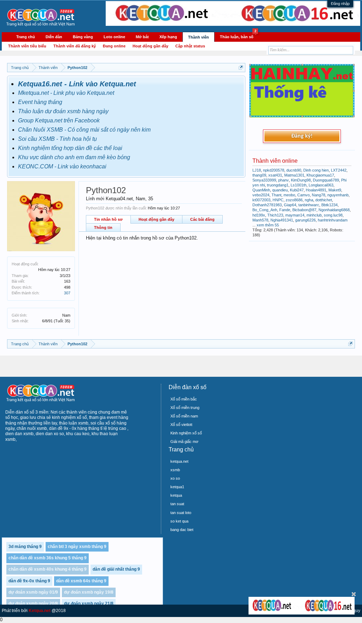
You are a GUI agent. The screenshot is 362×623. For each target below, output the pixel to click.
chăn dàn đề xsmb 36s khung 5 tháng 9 (47, 557)
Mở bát (142, 37)
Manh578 (260, 220)
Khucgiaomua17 (320, 175)
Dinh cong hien (316, 170)
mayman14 (294, 215)
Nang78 (318, 195)
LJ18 (256, 170)
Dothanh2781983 (267, 205)
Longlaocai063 (321, 185)
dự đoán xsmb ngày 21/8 (88, 603)
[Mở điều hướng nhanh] (241, 67)
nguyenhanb (338, 195)
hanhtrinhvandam (333, 220)
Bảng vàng (83, 37)
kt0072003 (261, 200)
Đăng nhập (340, 3)
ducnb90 (293, 170)
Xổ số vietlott (181, 424)
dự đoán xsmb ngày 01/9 (33, 592)
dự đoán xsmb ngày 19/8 (88, 592)
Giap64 (290, 205)
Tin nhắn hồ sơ (108, 219)
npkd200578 (273, 170)
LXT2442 (338, 170)
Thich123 (275, 215)
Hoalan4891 (316, 190)
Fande (284, 210)
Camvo (303, 195)
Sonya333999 (264, 180)
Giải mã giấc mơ (184, 441)
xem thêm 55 (268, 225)
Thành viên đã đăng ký (74, 46)
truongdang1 (277, 185)
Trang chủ (25, 37)
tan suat (177, 504)
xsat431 (275, 175)
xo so (175, 478)
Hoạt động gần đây (156, 219)
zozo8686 (294, 200)
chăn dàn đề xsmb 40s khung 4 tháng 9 (47, 569)
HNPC (278, 200)
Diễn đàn (54, 37)
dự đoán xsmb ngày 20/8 (33, 603)
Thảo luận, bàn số (238, 36)
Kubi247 (297, 190)
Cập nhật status (190, 46)
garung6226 (305, 220)
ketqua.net (179, 461)
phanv (283, 180)
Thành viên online (275, 161)
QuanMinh (261, 190)
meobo (289, 195)
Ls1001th (298, 185)
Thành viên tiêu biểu (27, 46)
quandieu (280, 190)
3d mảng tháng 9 (25, 546)
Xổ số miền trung (184, 407)
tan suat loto (180, 512)
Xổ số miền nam (184, 416)
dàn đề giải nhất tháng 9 (116, 569)
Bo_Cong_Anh (264, 210)
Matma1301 (294, 175)
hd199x (258, 215)
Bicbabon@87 (304, 210)
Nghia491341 (281, 220)
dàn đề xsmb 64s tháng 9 (81, 580)
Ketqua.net (40, 610)
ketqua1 (177, 487)
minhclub (314, 215)
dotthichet (323, 200)
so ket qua (179, 521)
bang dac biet (181, 529)
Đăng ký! (302, 136)
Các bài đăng (202, 219)
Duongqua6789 (326, 180)
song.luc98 (333, 215)
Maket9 (334, 190)
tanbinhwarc (308, 205)
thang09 (259, 175)
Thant (276, 195)
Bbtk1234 (329, 205)
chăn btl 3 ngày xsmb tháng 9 (77, 546)
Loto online (114, 37)
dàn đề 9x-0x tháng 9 (29, 580)
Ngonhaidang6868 (334, 210)
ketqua (176, 495)
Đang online (114, 46)
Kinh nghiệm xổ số (186, 433)
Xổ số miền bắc (183, 399)
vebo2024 (260, 195)
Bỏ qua (353, 594)
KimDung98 (301, 180)
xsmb (175, 470)
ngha (309, 200)
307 (67, 293)
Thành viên (198, 37)
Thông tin (103, 227)
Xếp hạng (168, 37)
